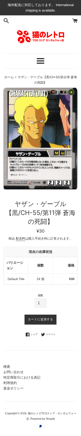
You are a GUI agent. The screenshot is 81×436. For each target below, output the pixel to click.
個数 (40, 295)
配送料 (20, 238)
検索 (6, 366)
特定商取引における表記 (21, 377)
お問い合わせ (13, 372)
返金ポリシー (13, 388)
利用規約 (10, 383)
